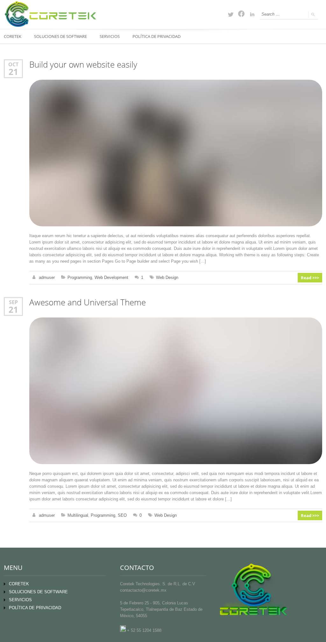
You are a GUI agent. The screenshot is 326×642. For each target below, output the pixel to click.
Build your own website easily (83, 64)
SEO (122, 515)
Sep (13, 302)
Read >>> (310, 278)
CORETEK (19, 583)
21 (13, 71)
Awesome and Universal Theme (87, 302)
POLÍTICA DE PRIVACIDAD (156, 36)
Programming (79, 277)
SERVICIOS (110, 36)
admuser (47, 277)
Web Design (167, 277)
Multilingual (77, 515)
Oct (13, 64)
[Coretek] (50, 14)
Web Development (111, 277)
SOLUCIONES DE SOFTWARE (60, 36)
